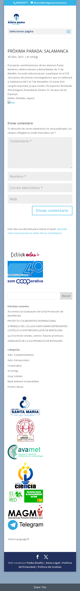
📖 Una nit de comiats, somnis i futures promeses (35, 335)
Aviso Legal (53, 562)
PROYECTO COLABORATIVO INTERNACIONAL (32, 320)
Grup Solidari (15, 376)
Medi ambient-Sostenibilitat (23, 381)
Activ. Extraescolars (18, 360)
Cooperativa (15, 365)
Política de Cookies (49, 567)
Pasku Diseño (35, 562)
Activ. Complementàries (21, 354)
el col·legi (32, 57)
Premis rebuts (15, 386)
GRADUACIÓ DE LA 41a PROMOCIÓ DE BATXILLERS (35, 341)
